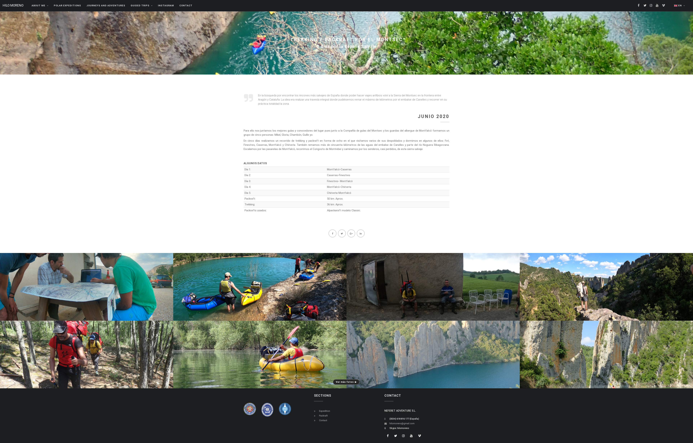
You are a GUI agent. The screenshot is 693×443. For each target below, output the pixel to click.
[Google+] (351, 233)
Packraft (323, 415)
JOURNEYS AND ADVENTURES (105, 5)
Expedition (324, 411)
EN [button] (680, 5)
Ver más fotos (345, 382)
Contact (323, 420)
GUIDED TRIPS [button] (140, 5)
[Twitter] (341, 233)
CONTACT (185, 5)
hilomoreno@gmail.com (402, 423)
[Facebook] (332, 233)
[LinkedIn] (360, 233)
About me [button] (39, 5)
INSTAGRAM (166, 5)
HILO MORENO (13, 5)
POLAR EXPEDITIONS (67, 5)
